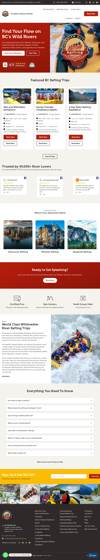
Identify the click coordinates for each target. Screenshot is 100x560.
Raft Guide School (90, 529)
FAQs (61, 462)
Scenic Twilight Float (42, 526)
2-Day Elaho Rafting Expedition (80, 108)
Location (69, 18)
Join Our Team (89, 526)
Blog (86, 520)
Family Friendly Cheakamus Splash (46, 108)
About (77, 18)
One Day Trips (48, 9)
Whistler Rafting (21, 132)
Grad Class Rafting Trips (68, 529)
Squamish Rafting (18, 130)
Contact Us (88, 513)
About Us (87, 517)
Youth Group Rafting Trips (69, 532)
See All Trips (50, 156)
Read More (10, 143)
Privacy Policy (47, 555)
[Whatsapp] (5, 555)
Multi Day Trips (62, 9)
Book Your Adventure (13, 53)
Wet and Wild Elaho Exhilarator (14, 108)
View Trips (33, 53)
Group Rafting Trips (67, 513)
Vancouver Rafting (9, 132)
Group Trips (75, 9)
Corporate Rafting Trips (68, 523)
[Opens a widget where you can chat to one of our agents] (92, 555)
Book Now (10, 137)
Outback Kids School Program (70, 526)
